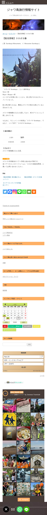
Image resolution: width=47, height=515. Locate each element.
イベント (36, 326)
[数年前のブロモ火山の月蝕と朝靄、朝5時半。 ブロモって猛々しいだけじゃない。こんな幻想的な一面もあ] (9, 447)
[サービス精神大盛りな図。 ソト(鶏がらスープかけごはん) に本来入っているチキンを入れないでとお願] (23, 433)
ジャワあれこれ (8, 249)
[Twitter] (5, 192)
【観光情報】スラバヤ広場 (33, 177)
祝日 (5, 326)
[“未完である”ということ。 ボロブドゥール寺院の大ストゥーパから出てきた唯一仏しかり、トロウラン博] (37, 433)
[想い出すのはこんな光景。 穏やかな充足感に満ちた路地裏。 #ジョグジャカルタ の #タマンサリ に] (9, 475)
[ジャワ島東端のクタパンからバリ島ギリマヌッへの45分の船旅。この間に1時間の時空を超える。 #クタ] (37, 447)
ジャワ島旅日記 (8, 232)
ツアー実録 (6, 235)
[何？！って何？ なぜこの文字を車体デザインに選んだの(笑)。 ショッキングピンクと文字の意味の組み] (9, 405)
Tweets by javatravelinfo (11, 206)
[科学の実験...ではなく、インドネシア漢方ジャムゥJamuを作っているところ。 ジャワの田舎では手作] (9, 461)
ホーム (5, 33)
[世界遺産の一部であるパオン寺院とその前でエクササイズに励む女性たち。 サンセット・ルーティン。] (37, 419)
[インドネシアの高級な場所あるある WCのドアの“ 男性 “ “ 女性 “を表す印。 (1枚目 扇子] (9, 433)
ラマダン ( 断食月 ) (15, 326)
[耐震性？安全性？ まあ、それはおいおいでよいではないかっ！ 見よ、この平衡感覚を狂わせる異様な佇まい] (37, 405)
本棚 (4, 263)
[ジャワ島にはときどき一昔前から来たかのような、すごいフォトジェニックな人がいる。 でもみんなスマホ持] (23, 447)
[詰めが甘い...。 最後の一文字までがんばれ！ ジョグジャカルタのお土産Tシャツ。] (23, 405)
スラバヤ (12, 33)
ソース (42, 375)
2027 (23, 322)
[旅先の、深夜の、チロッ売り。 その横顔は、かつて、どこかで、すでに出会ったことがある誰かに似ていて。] (9, 489)
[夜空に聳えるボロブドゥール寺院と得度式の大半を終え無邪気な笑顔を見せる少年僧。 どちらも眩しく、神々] (23, 461)
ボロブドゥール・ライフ (10, 276)
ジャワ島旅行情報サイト (23, 9)
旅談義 (5, 290)
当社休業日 (27, 326)
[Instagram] (14, 192)
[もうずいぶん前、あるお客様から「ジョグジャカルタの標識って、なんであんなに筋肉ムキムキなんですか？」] (9, 419)
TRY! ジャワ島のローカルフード (13, 219)
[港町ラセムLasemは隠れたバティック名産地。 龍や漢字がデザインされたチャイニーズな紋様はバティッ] (23, 489)
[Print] (34, 192)
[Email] (29, 192)
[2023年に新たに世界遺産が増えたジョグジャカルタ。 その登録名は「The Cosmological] (37, 461)
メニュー (10, 3)
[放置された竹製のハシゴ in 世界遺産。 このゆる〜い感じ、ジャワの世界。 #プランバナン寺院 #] (37, 475)
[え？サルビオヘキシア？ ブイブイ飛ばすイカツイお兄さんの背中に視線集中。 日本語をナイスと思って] (23, 475)
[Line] (19, 192)
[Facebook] (10, 192)
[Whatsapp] (24, 192)
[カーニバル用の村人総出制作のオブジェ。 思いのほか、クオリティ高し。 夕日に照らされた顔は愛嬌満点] (37, 489)
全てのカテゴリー (9, 330)
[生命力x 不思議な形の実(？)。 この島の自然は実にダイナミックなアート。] (23, 419)
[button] (4, 2)
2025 (6, 322)
